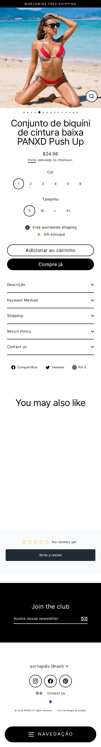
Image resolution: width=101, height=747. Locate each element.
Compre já (51, 264)
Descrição (16, 284)
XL (68, 210)
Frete (32, 160)
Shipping (15, 315)
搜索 (39, 693)
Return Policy (19, 331)
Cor (50, 172)
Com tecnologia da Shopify (71, 710)
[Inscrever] (83, 619)
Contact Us (56, 693)
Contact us (17, 347)
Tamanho (50, 199)
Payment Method (22, 300)
